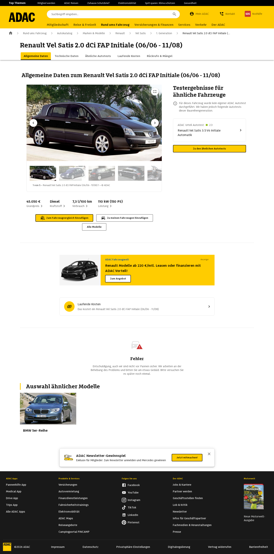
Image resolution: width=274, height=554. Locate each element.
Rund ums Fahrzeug (35, 33)
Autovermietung (69, 491)
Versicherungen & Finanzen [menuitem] (153, 25)
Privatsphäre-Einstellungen (133, 547)
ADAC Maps (66, 518)
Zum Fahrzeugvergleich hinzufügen (67, 217)
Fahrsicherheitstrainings (74, 505)
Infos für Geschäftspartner (189, 518)
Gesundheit (190, 3)
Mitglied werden (46, 3)
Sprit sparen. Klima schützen (160, 3)
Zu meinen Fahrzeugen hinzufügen (127, 217)
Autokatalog (64, 33)
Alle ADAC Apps (15, 511)
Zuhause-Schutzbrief (98, 3)
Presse (177, 531)
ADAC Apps (12, 478)
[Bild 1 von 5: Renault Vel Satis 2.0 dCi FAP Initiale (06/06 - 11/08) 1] (43, 173)
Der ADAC (178, 478)
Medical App (13, 491)
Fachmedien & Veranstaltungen (192, 525)
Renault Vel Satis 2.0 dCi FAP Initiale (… (206, 33)
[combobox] (113, 14)
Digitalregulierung (179, 547)
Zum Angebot (118, 278)
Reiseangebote (68, 525)
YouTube (133, 492)
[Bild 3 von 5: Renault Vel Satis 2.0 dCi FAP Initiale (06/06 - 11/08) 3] (102, 173)
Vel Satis (140, 33)
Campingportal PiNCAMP (74, 531)
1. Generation (164, 33)
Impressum (58, 547)
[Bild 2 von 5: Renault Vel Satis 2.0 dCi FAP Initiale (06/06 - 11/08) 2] (72, 173)
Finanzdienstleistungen (73, 498)
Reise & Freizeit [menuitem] (84, 25)
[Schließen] (209, 454)
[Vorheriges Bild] (33, 123)
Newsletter (180, 511)
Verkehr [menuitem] (201, 25)
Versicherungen (68, 484)
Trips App (12, 505)
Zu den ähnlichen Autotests (209, 148)
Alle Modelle (94, 226)
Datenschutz (90, 547)
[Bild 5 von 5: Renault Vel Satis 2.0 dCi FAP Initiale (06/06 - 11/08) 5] (160, 173)
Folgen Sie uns (129, 478)
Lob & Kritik (180, 505)
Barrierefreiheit (258, 547)
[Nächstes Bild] (155, 123)
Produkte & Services (69, 478)
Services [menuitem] (184, 25)
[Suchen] (174, 14)
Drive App (12, 498)
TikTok (132, 507)
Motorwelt (249, 478)
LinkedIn (133, 515)
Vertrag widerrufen (219, 547)
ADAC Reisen (71, 3)
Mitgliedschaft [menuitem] (58, 25)
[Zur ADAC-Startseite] (22, 17)
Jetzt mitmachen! (187, 457)
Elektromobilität (127, 3)
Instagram (134, 500)
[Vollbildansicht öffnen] (155, 91)
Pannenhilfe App (16, 484)
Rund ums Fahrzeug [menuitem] (115, 25)
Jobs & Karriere (182, 484)
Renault (120, 33)
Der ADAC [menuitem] (218, 25)
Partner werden (182, 491)
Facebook (134, 485)
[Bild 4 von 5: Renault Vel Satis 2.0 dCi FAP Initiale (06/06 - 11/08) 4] (131, 173)
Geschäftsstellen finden (188, 498)
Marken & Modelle (94, 33)
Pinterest (133, 522)
